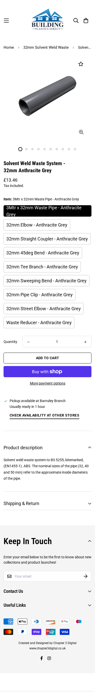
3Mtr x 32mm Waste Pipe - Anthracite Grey (44, 211)
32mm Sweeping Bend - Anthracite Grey (46, 280)
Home (9, 47)
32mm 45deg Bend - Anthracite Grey (42, 252)
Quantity (10, 342)
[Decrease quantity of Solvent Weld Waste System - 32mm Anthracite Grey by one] (28, 342)
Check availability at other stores (44, 415)
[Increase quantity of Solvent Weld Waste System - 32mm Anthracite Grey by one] (85, 342)
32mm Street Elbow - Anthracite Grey (43, 308)
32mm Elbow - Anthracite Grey (36, 225)
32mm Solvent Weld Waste (46, 47)
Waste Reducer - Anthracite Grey (39, 322)
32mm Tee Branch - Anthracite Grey (42, 266)
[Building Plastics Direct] (47, 20)
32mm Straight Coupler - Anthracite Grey (47, 238)
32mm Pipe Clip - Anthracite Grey (39, 294)
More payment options (47, 383)
